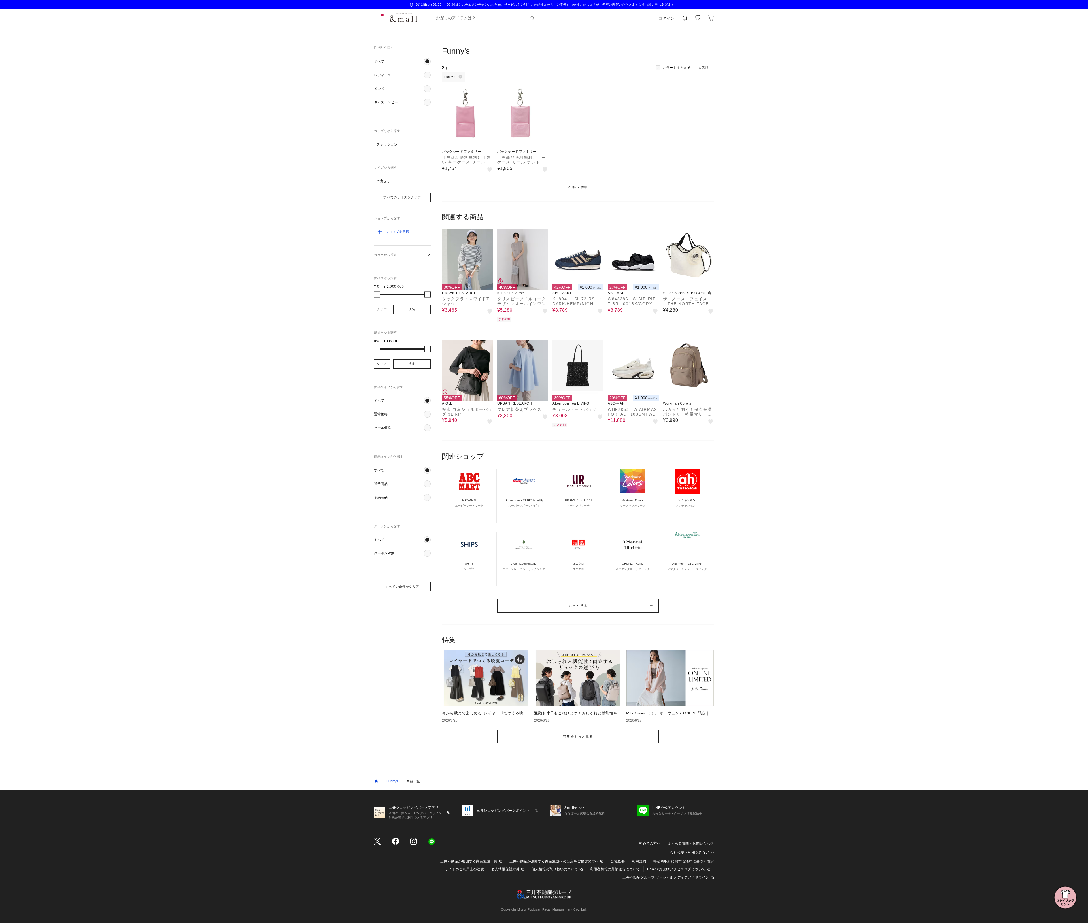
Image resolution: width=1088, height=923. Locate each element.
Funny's (392, 781)
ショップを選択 (397, 232)
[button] (402, 61)
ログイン (666, 18)
